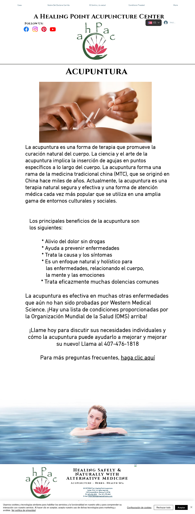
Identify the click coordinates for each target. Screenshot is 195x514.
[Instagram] (35, 29)
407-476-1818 (92, 494)
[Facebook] (26, 29)
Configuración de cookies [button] (139, 507)
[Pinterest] (44, 29)
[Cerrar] (191, 507)
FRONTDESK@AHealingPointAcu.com (100, 496)
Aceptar (181, 507)
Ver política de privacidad (23, 510)
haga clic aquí (138, 358)
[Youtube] (52, 29)
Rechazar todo (163, 507)
